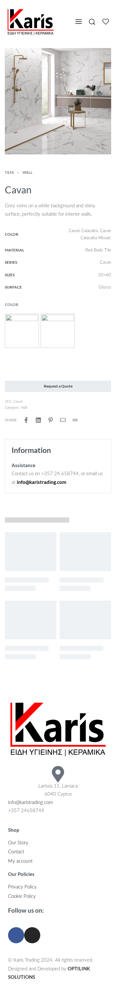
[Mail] (63, 420)
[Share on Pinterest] (50, 420)
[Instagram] (32, 935)
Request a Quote (58, 386)
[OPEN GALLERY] (58, 101)
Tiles (9, 172)
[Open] (106, 21)
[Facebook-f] (16, 935)
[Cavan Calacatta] (22, 331)
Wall (28, 172)
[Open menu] (78, 21)
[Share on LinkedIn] (38, 420)
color (11, 304)
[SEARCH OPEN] (92, 21)
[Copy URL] (75, 420)
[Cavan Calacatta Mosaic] (58, 331)
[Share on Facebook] (26, 420)
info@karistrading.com (30, 802)
